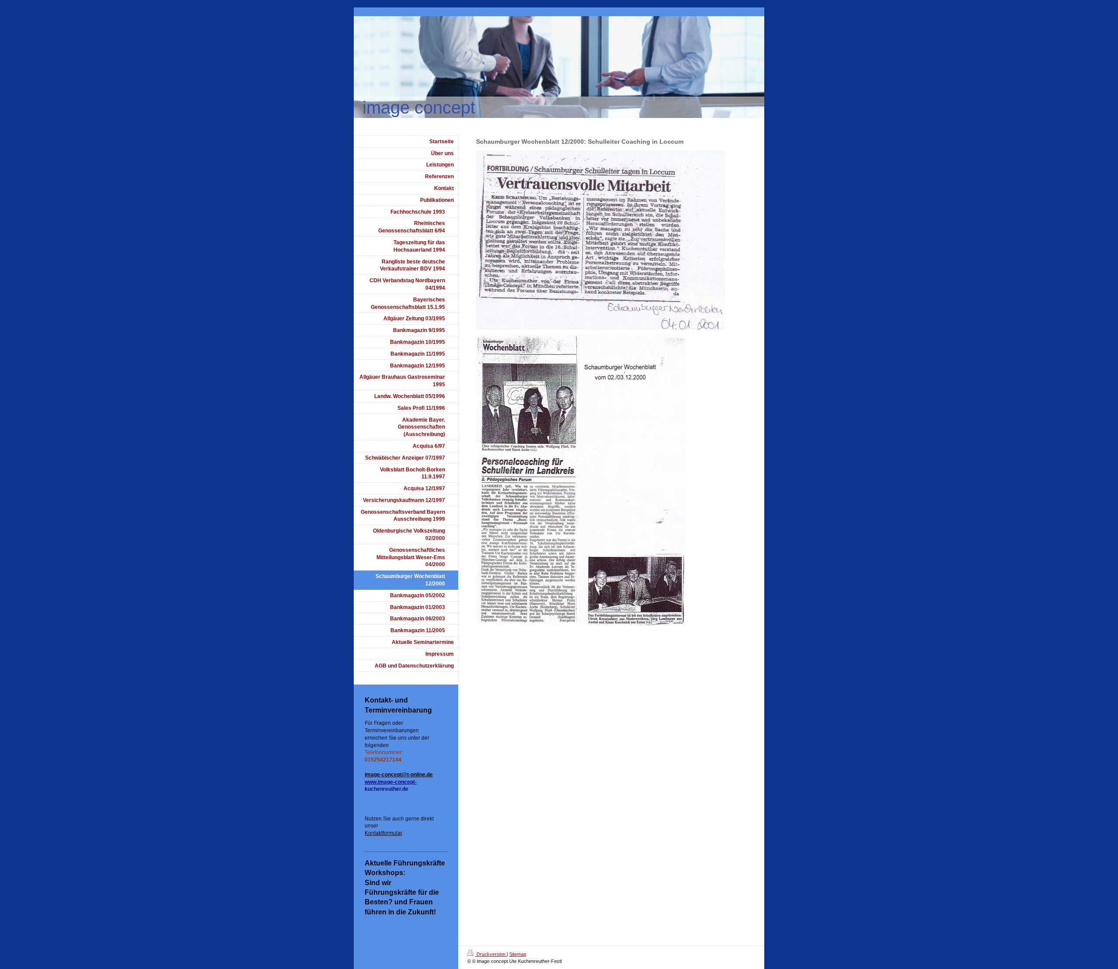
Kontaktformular (383, 833)
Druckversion (491, 954)
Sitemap (517, 954)
